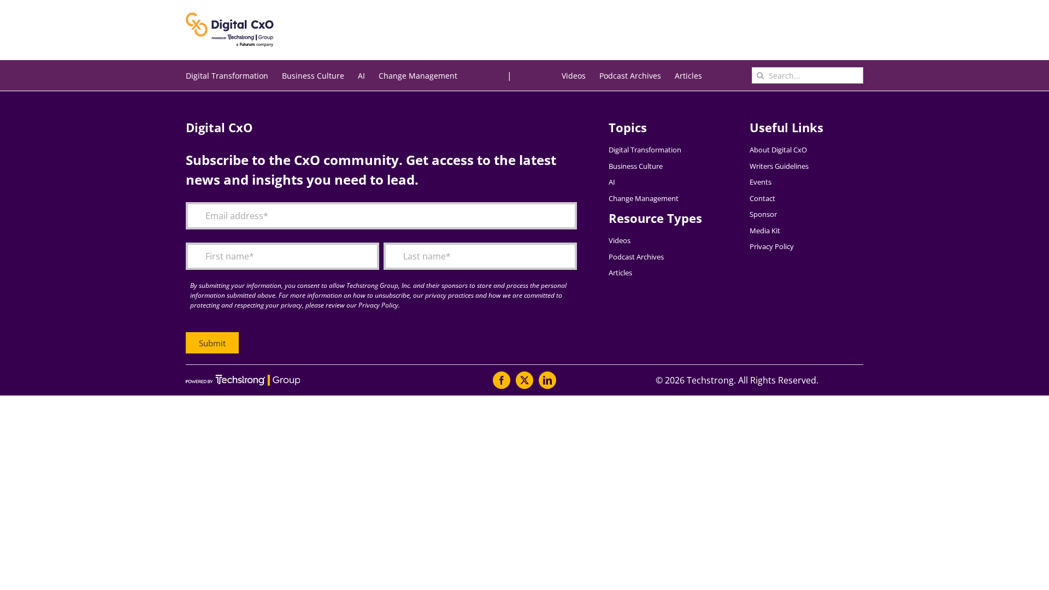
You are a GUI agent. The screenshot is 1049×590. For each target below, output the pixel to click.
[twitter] (524, 380)
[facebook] (501, 380)
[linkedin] (547, 380)
